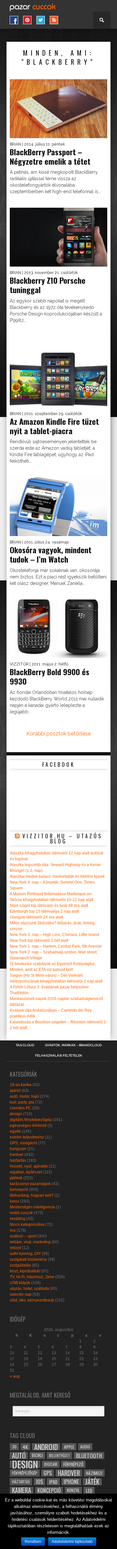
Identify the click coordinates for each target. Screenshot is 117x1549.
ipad (53, 1481)
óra (13, 1230)
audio (85, 1446)
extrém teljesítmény (27, 1137)
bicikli (37, 1455)
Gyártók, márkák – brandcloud (73, 1045)
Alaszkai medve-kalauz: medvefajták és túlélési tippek (57, 876)
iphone (71, 1481)
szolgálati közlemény (28, 1259)
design (16, 1114)
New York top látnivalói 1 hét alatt (39, 940)
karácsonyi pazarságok (30, 1183)
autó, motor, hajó (24, 1096)
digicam (50, 1464)
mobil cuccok (21, 1213)
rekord (15, 1248)
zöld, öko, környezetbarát (32, 1300)
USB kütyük (20, 1282)
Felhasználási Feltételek (58, 1055)
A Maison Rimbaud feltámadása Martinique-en (51, 894)
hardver (16, 1154)
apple (69, 1447)
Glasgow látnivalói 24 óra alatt (36, 917)
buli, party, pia (22, 1102)
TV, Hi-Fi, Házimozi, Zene (32, 1277)
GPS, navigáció (23, 1143)
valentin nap (21, 1294)
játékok (16, 1178)
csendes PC (20, 1108)
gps (48, 1473)
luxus (14, 1201)
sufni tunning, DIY (25, 1253)
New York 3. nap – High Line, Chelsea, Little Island (54, 934)
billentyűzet (59, 1455)
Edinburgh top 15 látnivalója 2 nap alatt (44, 911)
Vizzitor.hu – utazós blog (62, 838)
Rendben (33, 1541)
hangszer (18, 1149)
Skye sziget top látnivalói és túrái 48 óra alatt (49, 905)
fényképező (73, 1464)
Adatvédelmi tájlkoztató (72, 1541)
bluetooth (89, 1455)
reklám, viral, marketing (30, 1242)
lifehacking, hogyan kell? (32, 1195)
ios (39, 1481)
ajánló (15, 1090)
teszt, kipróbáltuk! (25, 1271)
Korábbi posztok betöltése (58, 734)
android (46, 1446)
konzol (73, 1490)
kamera (21, 1490)
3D (14, 1446)
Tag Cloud (25, 1045)
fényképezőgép (24, 1473)
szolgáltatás (20, 1265)
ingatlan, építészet (26, 1172)
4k (25, 1446)
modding (17, 1218)
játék (92, 1481)
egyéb (15, 1131)
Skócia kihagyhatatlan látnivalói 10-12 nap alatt (51, 899)
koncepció (19, 1189)
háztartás (18, 1160)
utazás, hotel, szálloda (29, 1288)
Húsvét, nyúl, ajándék (29, 1166)
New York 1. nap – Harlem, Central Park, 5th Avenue (56, 946)
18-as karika (21, 1084)
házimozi (94, 1473)
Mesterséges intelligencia (32, 1207)
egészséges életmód (28, 1125)
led (89, 1490)
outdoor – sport (23, 1236)
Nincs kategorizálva (27, 1224)
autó (19, 1455)
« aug (15, 1376)
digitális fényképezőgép (31, 1119)
